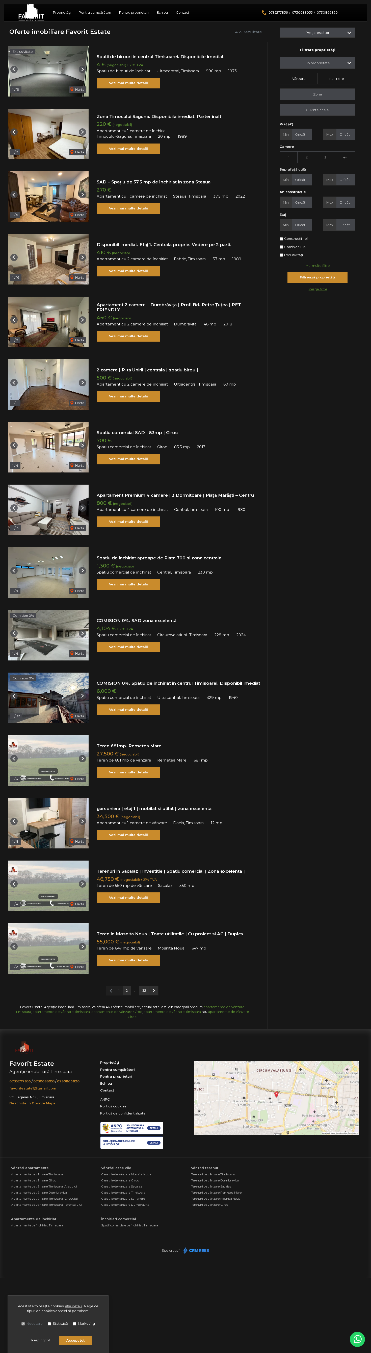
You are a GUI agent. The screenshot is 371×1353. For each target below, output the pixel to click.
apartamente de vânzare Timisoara (61, 1012)
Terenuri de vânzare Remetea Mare (216, 1192)
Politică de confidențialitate (123, 1113)
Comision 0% (295, 247)
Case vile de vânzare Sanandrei (123, 1198)
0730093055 (302, 12)
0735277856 (278, 12)
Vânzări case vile (116, 1168)
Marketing (86, 1323)
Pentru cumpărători (95, 12)
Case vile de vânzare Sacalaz (121, 1186)
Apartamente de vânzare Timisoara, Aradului (44, 1186)
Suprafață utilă (293, 169)
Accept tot (75, 1340)
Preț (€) (286, 124)
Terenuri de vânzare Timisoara (213, 1174)
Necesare (34, 1323)
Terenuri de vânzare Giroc (209, 1204)
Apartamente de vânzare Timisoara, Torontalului (46, 1204)
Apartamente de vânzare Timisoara (37, 1174)
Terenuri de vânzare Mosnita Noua (216, 1198)
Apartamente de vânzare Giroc (33, 1180)
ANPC (105, 1099)
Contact (182, 12)
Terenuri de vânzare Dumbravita (215, 1180)
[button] (14, 69)
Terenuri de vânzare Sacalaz (211, 1186)
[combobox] (317, 63)
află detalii (73, 1306)
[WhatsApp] (357, 1339)
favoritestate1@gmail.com (32, 1088)
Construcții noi (296, 238)
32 (144, 990)
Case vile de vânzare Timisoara (123, 1192)
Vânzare (299, 79)
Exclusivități (293, 255)
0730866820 (327, 12)
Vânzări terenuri (205, 1168)
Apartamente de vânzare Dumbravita (39, 1192)
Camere (287, 147)
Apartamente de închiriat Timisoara (37, 1225)
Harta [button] (79, 89)
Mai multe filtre (317, 266)
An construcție (293, 192)
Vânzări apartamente (30, 1168)
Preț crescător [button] (317, 33)
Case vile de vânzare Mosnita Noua (126, 1174)
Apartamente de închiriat (33, 1219)
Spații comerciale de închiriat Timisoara (129, 1225)
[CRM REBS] (195, 1250)
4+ (345, 157)
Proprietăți (62, 12)
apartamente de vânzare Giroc (116, 1012)
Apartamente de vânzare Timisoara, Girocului (44, 1198)
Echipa (162, 12)
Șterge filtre (317, 289)
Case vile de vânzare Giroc (120, 1180)
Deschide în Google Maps (32, 1103)
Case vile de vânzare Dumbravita (125, 1204)
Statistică (60, 1323)
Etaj (283, 214)
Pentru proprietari (134, 12)
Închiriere (336, 79)
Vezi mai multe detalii (128, 83)
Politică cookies (113, 1106)
